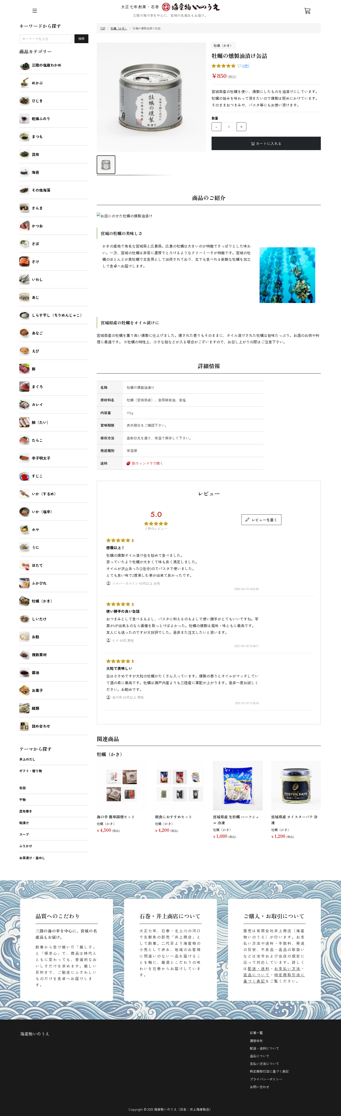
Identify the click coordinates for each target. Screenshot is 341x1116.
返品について (256, 974)
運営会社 (256, 1040)
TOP (102, 28)
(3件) (245, 65)
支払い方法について (264, 1063)
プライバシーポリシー (266, 1079)
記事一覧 (256, 1032)
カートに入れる (269, 143)
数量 (215, 118)
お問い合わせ (259, 1086)
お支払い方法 (287, 968)
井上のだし (27, 759)
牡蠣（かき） (119, 28)
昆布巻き (25, 811)
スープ (24, 834)
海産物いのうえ (34, 1034)
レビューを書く (264, 520)
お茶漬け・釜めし (32, 857)
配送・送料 (259, 968)
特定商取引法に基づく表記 (269, 1071)
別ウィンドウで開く (147, 463)
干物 (22, 799)
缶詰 (22, 787)
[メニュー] (34, 10)
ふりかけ (25, 846)
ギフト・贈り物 (30, 770)
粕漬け (24, 822)
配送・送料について (264, 1048)
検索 (81, 38)
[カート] (307, 10)
